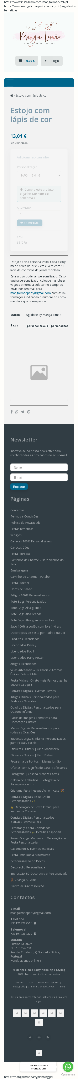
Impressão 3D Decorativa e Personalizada (38, 873)
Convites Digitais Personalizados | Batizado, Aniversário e (33, 819)
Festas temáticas (21, 529)
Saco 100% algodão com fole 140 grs (35, 626)
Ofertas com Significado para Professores (38, 768)
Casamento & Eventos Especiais (32, 849)
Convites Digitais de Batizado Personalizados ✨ (30, 799)
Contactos (17, 510)
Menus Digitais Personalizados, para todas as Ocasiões (34, 730)
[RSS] (48, 1037)
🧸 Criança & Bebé (23, 880)
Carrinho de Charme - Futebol (30, 577)
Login (53, 61)
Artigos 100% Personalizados (30, 595)
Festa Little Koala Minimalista (30, 855)
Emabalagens (19, 570)
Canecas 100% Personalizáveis (31, 541)
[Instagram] (39, 1037)
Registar (19, 486)
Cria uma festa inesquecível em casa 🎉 (37, 790)
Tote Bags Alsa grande (25, 608)
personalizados (61, 325)
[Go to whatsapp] (68, 1067)
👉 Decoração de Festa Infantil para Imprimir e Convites (34, 809)
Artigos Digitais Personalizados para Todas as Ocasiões (34, 699)
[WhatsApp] (17, 412)
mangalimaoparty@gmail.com (30, 293)
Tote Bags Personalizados (28, 601)
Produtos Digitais (48, 982)
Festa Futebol (19, 583)
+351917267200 (21, 934)
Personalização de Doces (27, 861)
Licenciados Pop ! (22, 651)
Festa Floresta (20, 554)
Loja (30, 982)
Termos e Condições (24, 516)
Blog (62, 986)
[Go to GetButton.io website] (68, 1074)
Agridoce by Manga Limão (43, 315)
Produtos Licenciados (25, 639)
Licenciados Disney (23, 645)
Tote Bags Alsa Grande (26, 614)
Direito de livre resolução (27, 886)
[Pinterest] (28, 412)
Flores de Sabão (21, 589)
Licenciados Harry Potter (27, 658)
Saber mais (27, 198)
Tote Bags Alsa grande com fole (32, 620)
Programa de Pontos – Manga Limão (35, 761)
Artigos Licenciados (23, 664)
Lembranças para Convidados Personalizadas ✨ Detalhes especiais (35, 830)
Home (18, 982)
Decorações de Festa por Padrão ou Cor (37, 633)
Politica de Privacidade (25, 523)
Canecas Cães (19, 547)
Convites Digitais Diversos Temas (33, 691)
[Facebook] (11, 412)
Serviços (16, 535)
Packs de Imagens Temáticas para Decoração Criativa (33, 720)
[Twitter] (23, 412)
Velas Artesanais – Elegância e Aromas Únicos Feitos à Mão (36, 672)
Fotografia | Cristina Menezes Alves (34, 774)
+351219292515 (21, 923)
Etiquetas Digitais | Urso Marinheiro (34, 749)
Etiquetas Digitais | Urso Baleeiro (33, 755)
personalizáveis (37, 325)
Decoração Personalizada (27, 867)
